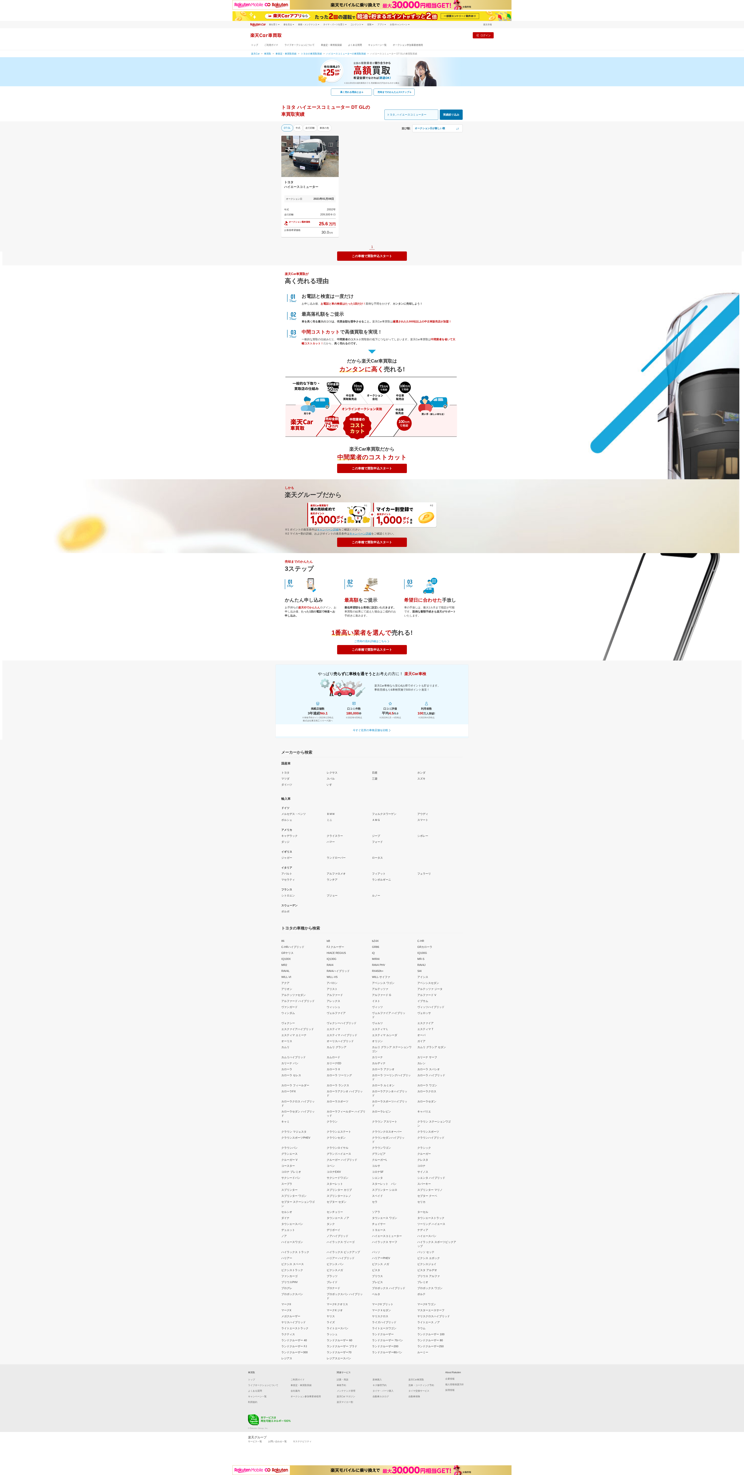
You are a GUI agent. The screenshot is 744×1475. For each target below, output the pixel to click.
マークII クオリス (337, 1304)
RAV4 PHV (378, 964)
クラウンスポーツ (428, 1131)
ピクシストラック (292, 1270)
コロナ (421, 1165)
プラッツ (332, 1276)
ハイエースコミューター (387, 1236)
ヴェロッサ (424, 1013)
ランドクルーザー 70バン (387, 1340)
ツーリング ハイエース (431, 1223)
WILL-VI (286, 976)
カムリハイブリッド (293, 1057)
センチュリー (335, 1211)
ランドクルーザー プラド (342, 1346)
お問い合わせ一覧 (277, 1441)
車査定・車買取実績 (331, 45)
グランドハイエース (339, 1153)
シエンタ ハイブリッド (431, 1177)
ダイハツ (286, 784)
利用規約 (252, 1402)
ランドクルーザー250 (430, 1346)
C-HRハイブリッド (292, 946)
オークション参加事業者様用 (408, 45)
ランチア (332, 879)
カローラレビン (381, 1111)
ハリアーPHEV (381, 1258)
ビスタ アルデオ (427, 1270)
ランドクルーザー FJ (294, 1346)
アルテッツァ (380, 989)
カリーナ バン (289, 1063)
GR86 (375, 946)
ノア (284, 1236)
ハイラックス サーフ (384, 1242)
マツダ (285, 778)
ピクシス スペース (292, 1264)
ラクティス (288, 1334)
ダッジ (285, 841)
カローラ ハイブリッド (431, 1075)
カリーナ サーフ (427, 1057)
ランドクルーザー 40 (294, 1340)
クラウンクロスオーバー (387, 1131)
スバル (331, 778)
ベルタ (376, 1294)
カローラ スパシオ (428, 1069)
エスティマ (333, 1029)
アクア (285, 982)
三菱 (374, 778)
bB (328, 940)
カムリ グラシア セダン (431, 1047)
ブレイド (332, 1282)
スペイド (377, 1195)
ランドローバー (336, 857)
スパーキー (424, 1183)
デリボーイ (333, 1229)
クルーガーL (379, 1159)
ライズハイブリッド (384, 1322)
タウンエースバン (292, 1223)
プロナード (333, 1288)
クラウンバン (289, 1147)
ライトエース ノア (428, 1322)
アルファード (335, 995)
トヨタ (285, 772)
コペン (331, 1165)
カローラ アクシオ (383, 1069)
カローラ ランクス (338, 1085)
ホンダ (421, 772)
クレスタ (422, 1159)
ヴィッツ (377, 1007)
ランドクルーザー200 (385, 1346)
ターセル (422, 1211)
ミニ (329, 819)
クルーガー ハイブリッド (342, 1159)
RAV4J (421, 964)
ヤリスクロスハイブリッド (433, 1316)
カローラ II (333, 1069)
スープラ (286, 1183)
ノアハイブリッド (337, 1236)
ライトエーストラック (294, 1328)
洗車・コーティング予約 (421, 1385)
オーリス (286, 1041)
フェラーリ (424, 873)
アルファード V (426, 995)
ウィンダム (288, 1013)
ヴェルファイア (336, 1013)
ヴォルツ (377, 1023)
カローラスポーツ (337, 1101)
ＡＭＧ (376, 819)
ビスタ (376, 1270)
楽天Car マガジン (346, 1396)
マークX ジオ (335, 1310)
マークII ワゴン (426, 1304)
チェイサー (379, 1223)
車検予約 (341, 1385)
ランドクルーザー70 (339, 1352)
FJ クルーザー (335, 946)
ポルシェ (286, 819)
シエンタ (377, 1177)
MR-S (420, 958)
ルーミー (422, 1352)
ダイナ (285, 1217)
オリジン (377, 1041)
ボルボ (285, 911)
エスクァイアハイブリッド (297, 1029)
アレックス (333, 1001)
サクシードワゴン (337, 1177)
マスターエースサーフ (430, 1310)
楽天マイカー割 (345, 1402)
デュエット (288, 1229)
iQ (373, 952)
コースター (288, 1165)
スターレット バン (384, 1183)
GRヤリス (287, 952)
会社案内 (295, 1391)
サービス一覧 (255, 1441)
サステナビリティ (302, 1441)
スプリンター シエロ (384, 1189)
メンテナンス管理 (346, 1391)
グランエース (289, 1153)
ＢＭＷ (331, 813)
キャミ (285, 1121)
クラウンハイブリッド (430, 1137)
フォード (377, 841)
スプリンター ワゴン (294, 1195)
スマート (422, 819)
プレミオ (422, 1282)
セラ (374, 1201)
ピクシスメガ (335, 1270)
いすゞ (331, 784)
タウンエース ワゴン (384, 1217)
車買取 (267, 53)
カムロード (333, 1057)
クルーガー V (289, 1159)
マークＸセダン (381, 1310)
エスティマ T (425, 1029)
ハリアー (286, 1258)
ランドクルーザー (383, 1334)
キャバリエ (424, 1111)
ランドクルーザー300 (294, 1352)
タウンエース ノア (338, 1217)
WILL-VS (332, 976)
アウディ (422, 813)
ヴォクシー (288, 1023)
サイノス (422, 1171)
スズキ (421, 778)
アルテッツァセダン (293, 995)
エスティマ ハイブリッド (342, 1035)
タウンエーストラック (430, 1217)
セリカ (421, 1201)
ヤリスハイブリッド (293, 1322)
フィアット (379, 873)
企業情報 (450, 1378)
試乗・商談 (342, 1379)
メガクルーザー (290, 1316)
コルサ (376, 1165)
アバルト (286, 873)
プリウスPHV (289, 1282)
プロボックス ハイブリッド (388, 1288)
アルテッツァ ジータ (430, 989)
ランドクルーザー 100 (430, 1334)
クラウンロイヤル (337, 1147)
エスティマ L (380, 1029)
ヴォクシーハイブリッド (341, 1023)
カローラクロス (426, 1091)
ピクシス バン (335, 1264)
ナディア (422, 1229)
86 (282, 940)
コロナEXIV (334, 1171)
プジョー (332, 895)
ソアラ (376, 1211)
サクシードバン (290, 1177)
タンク (331, 1223)
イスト (376, 1001)
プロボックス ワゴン (430, 1288)
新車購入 (377, 1379)
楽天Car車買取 (416, 1379)
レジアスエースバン (339, 1358)
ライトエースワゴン (384, 1328)
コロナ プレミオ (291, 1171)
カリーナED (334, 1063)
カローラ (286, 1069)
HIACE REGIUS (336, 952)
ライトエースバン (337, 1328)
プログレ (286, 1288)
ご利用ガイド (271, 45)
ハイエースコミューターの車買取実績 (346, 53)
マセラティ (288, 879)
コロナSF (378, 1171)
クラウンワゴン (381, 1147)
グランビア (379, 1153)
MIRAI (376, 958)
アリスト (332, 989)
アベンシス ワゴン (383, 982)
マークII (286, 1304)
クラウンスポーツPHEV (295, 1137)
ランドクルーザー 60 (339, 1340)
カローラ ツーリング (339, 1075)
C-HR (420, 940)
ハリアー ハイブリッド (341, 1258)
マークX (286, 1310)
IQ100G (422, 952)
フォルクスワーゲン (384, 813)
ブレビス (377, 1282)
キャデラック (289, 835)
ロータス (377, 857)
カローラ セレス (291, 1075)
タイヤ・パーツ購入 (383, 1391)
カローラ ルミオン (383, 1085)
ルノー (376, 895)
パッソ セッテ (425, 1252)
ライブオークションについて (299, 45)
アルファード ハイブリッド (298, 1001)
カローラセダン (426, 1101)
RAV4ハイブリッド (338, 970)
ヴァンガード (289, 1007)
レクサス (332, 772)
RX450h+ (377, 970)
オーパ (421, 1035)
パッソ (376, 1252)
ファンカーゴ (289, 1276)
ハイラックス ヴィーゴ (341, 1242)
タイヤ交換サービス (418, 1391)
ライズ (331, 1322)
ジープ (376, 835)
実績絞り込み (451, 114)
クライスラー (335, 835)
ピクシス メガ (380, 1264)
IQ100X (286, 958)
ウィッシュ (333, 1007)
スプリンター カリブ (339, 1189)
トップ (254, 45)
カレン (421, 1063)
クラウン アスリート (384, 1121)
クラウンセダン (336, 1137)
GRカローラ (424, 946)
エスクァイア (425, 1023)
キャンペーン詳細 (328, 529)
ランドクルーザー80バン (387, 1352)
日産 (374, 772)
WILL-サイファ (381, 976)
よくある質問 (355, 45)
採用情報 (450, 1390)
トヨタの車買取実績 (311, 53)
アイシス (422, 976)
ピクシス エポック (428, 1258)
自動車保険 (414, 1396)
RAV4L (285, 970)
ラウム (421, 1328)
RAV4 (330, 964)
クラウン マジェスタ (294, 1131)
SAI (419, 970)
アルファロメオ (336, 873)
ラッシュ (332, 1334)
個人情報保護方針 (454, 1384)
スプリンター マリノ (430, 1189)
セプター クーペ (427, 1195)
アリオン (286, 989)
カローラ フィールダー (295, 1085)
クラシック (424, 1147)
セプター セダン (336, 1201)
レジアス (286, 1358)
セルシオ (286, 1211)
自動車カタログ (381, 1396)
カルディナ (379, 1063)
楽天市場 (487, 24)
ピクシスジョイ (426, 1264)
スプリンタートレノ (339, 1195)
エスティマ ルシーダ (384, 1035)
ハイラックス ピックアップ (343, 1252)
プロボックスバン (292, 1294)
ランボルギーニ (381, 879)
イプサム (422, 1001)
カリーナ (377, 1057)
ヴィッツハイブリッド (430, 1007)
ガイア (421, 1041)
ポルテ (421, 1294)
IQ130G (331, 958)
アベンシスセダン (428, 982)
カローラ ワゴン (427, 1085)
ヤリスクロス (380, 1316)
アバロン (332, 982)
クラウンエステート (339, 1131)
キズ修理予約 (380, 1385)
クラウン (332, 1121)
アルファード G (381, 995)
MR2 (284, 964)
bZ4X (375, 940)
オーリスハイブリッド (340, 1041)
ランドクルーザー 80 (430, 1340)
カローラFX (288, 1091)
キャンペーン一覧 (377, 45)
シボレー (422, 835)
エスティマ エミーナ (294, 1035)
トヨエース (379, 1229)
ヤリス (331, 1316)
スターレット (335, 1183)
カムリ (285, 1047)
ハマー (331, 841)
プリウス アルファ (428, 1276)
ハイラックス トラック (295, 1252)
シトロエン (288, 895)
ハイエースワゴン (292, 1242)
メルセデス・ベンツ (293, 813)
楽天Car (255, 53)
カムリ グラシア (336, 1047)
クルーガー (424, 1153)
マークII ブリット (382, 1304)
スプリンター (289, 1189)
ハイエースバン (426, 1236)
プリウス (377, 1276)
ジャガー (286, 857)
